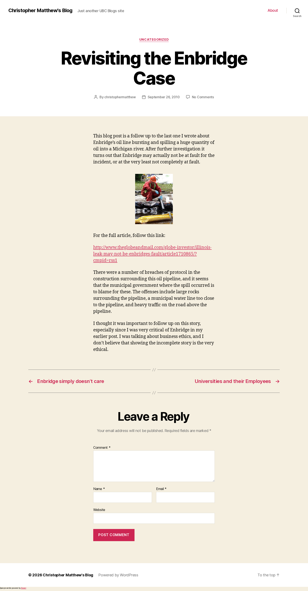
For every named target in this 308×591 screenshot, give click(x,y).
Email (161, 489)
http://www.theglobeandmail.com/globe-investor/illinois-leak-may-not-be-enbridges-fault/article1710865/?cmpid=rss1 (152, 254)
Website (99, 510)
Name (99, 489)
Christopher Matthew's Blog (40, 10)
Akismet (23, 588)
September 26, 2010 (164, 97)
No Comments (203, 97)
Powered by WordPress (118, 575)
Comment (102, 448)
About (273, 10)
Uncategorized (154, 39)
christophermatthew (120, 97)
